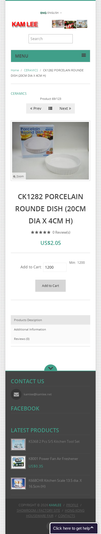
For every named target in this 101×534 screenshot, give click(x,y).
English (53, 13)
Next (64, 108)
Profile (72, 505)
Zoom (20, 176)
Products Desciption (28, 320)
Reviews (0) (21, 339)
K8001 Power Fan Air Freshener (53, 458)
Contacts (66, 516)
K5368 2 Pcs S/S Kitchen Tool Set (54, 441)
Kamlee (55, 505)
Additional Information (30, 329)
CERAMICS (19, 93)
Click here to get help (71, 528)
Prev (36, 108)
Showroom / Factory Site (38, 510)
